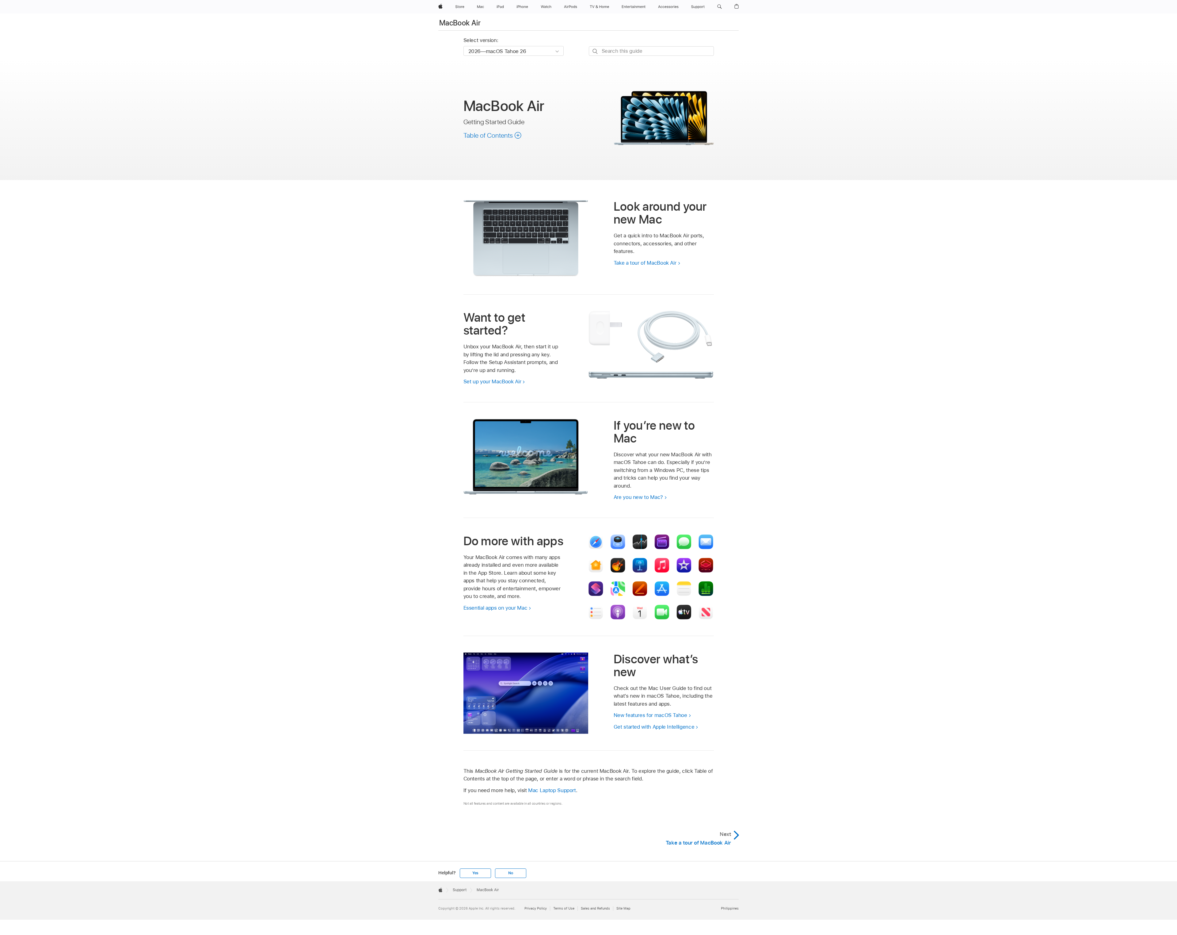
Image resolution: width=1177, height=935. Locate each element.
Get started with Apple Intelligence (654, 727)
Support (460, 890)
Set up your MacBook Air (492, 381)
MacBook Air (460, 22)
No (510, 873)
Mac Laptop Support (552, 790)
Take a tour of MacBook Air (645, 263)
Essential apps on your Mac (495, 608)
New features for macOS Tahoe (650, 715)
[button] (719, 6)
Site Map (623, 908)
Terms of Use (563, 908)
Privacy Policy (535, 908)
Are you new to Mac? (638, 497)
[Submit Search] (595, 51)
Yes (475, 873)
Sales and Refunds (595, 908)
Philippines (730, 908)
